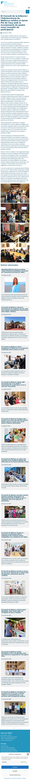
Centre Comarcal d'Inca (6, 740)
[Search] (27, 11)
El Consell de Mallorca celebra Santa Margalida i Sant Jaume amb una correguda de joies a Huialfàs (13, 611)
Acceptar (15, 767)
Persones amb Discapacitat (7, 747)
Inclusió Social (4, 746)
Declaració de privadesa (16, 778)
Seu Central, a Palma (6, 735)
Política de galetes (7, 778)
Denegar (15, 771)
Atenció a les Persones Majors (8, 749)
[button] (28, 754)
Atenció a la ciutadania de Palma (9, 737)
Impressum (24, 778)
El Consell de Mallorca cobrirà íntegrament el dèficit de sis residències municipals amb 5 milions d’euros (14, 348)
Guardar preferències (15, 775)
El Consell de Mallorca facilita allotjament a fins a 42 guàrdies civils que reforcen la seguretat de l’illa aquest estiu (14, 654)
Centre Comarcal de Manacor (8, 738)
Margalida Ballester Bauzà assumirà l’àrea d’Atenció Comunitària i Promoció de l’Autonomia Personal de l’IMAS (14, 271)
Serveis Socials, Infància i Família (9, 751)
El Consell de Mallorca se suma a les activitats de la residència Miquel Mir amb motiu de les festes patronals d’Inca (15, 460)
